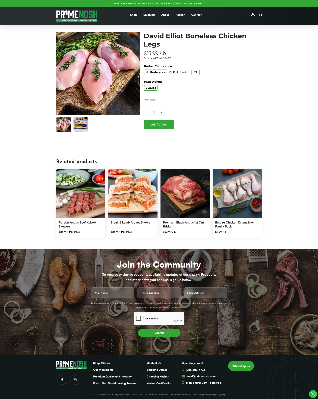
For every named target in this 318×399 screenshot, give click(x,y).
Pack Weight (153, 81)
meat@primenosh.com (201, 376)
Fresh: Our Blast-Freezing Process (115, 383)
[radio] (155, 72)
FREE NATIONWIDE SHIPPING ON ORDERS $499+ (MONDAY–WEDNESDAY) (159, 3)
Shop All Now (101, 363)
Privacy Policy (138, 394)
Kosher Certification (158, 66)
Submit (159, 332)
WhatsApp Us (241, 366)
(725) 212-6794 (195, 370)
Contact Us (154, 363)
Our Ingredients (103, 369)
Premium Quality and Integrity (112, 376)
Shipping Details (157, 369)
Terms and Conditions (158, 394)
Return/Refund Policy (180, 394)
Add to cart (158, 124)
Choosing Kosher (158, 376)
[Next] (134, 124)
